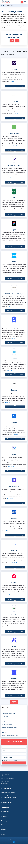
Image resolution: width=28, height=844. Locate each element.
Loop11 (14, 197)
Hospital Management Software (8, 797)
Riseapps (14, 518)
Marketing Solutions (5, 814)
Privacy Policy (4, 832)
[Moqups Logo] (14, 416)
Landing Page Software (7, 724)
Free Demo (9, 86)
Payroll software (5, 781)
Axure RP (14, 614)
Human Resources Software (7, 778)
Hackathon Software (6, 719)
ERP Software (4, 786)
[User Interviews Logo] (14, 127)
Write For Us (3, 834)
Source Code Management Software (10, 735)
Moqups (14, 422)
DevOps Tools (5, 716)
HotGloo (14, 582)
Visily (14, 454)
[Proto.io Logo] (14, 384)
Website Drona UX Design (14, 294)
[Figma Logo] (14, 223)
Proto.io (14, 390)
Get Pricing (20, 86)
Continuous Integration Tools (8, 713)
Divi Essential (14, 486)
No (17, 40)
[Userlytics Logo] (14, 351)
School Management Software (8, 795)
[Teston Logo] (14, 319)
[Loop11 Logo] (14, 191)
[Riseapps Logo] (14, 512)
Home (2, 5)
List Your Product (5, 811)
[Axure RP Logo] (14, 608)
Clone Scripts (5, 710)
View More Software (14, 702)
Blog (2, 824)
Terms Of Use (4, 829)
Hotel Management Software (7, 800)
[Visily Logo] (14, 448)
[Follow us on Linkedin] (14, 842)
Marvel (14, 262)
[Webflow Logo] (14, 672)
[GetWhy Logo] (14, 63)
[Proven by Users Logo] (14, 159)
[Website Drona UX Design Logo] (14, 287)
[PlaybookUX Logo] (14, 544)
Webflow (14, 679)
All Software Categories (6, 802)
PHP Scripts (4, 732)
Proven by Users (14, 165)
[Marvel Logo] (14, 255)
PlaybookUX (14, 550)
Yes (12, 40)
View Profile (12, 81)
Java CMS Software (6, 721)
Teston (14, 326)
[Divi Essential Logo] (14, 480)
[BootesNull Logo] (14, 95)
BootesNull (14, 101)
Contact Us (3, 827)
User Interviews (14, 133)
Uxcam (14, 647)
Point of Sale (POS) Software (8, 792)
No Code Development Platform (9, 729)
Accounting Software (6, 788)
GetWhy (14, 69)
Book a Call (14, 763)
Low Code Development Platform (9, 727)
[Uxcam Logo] (14, 640)
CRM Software (4, 783)
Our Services (4, 816)
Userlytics (14, 358)
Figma (14, 230)
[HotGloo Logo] (14, 576)
